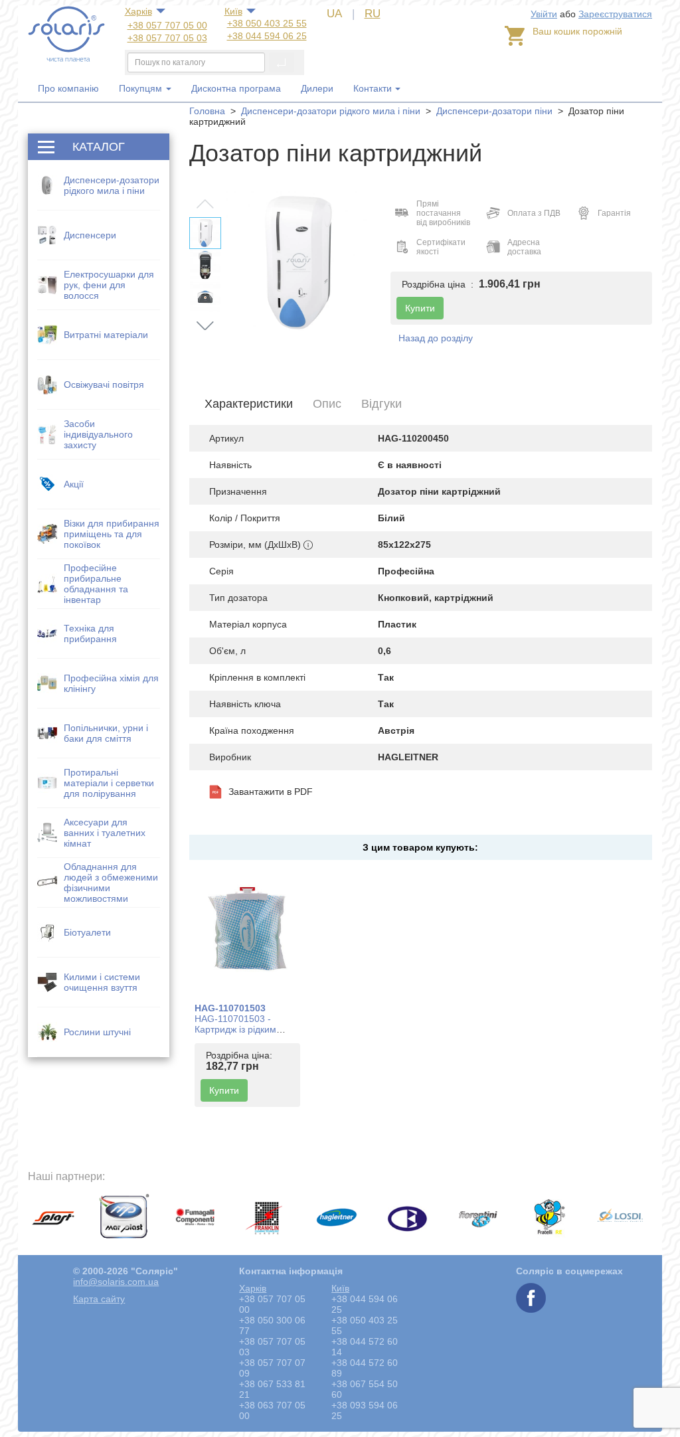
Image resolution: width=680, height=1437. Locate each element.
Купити (224, 1090)
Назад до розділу (435, 338)
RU (373, 13)
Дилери (317, 88)
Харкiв (138, 11)
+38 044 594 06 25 (267, 36)
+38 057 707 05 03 (167, 38)
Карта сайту (99, 1299)
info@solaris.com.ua (116, 1281)
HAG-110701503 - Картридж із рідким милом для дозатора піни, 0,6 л (240, 1034)
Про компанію (68, 88)
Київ (233, 11)
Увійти (544, 14)
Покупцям (142, 88)
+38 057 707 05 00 (167, 25)
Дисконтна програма (236, 88)
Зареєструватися (615, 14)
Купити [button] (420, 308)
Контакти (372, 88)
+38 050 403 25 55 (267, 23)
